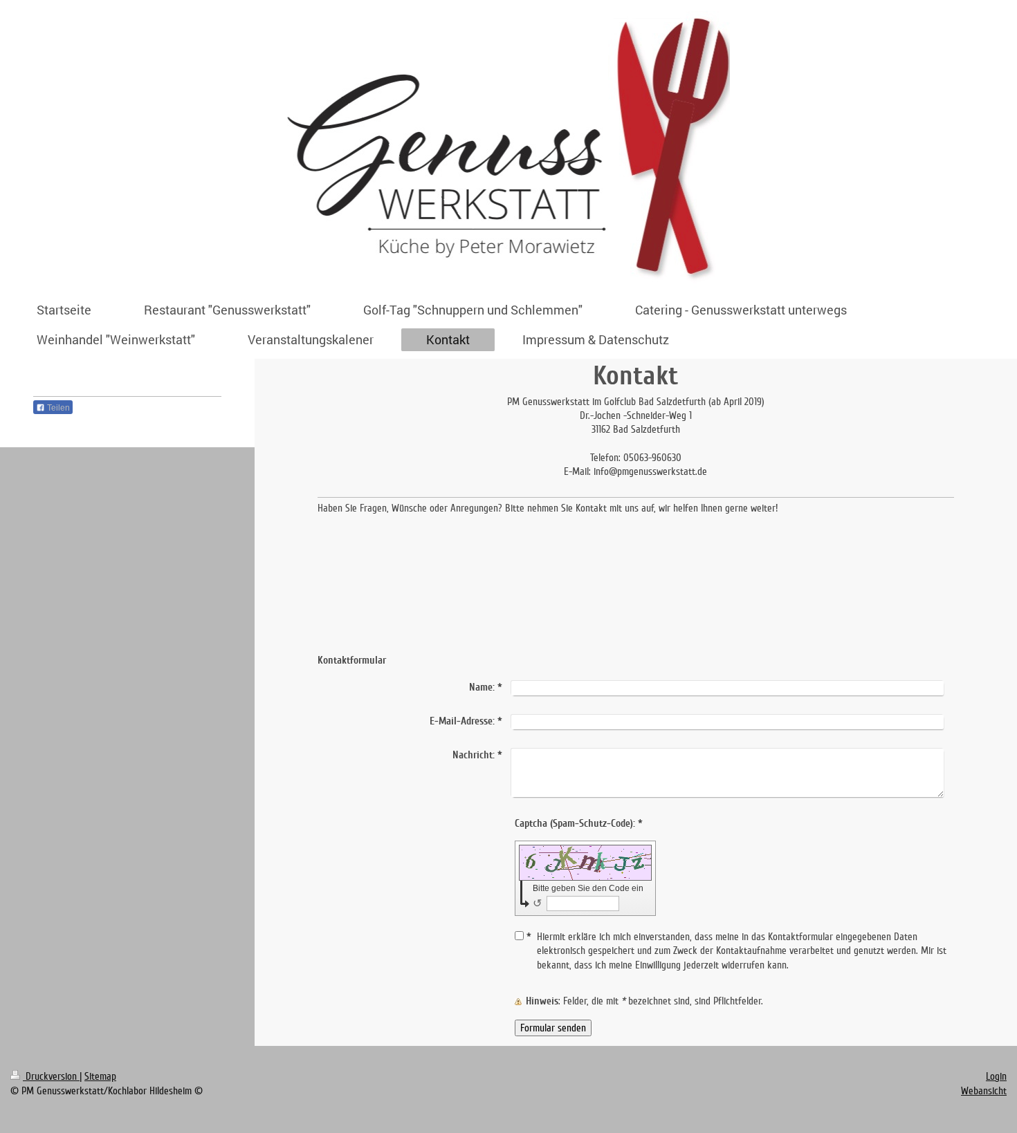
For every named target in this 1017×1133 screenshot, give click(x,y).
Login (996, 1076)
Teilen (57, 408)
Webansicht (984, 1091)
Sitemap (100, 1076)
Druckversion (51, 1076)
